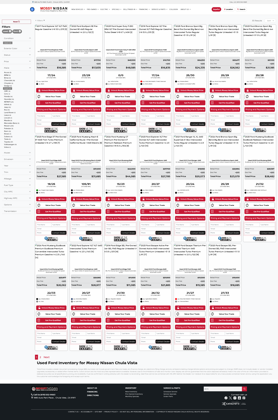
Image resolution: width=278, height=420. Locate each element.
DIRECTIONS (93, 395)
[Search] (244, 389)
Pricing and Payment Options (51, 109)
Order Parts (168, 396)
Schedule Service (170, 391)
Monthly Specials (132, 396)
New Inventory (131, 391)
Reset (15, 22)
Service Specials (170, 394)
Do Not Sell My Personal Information (137, 412)
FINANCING (92, 392)
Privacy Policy (111, 412)
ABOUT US (92, 388)
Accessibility (87, 412)
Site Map (99, 412)
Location (229, 9)
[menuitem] (17, 43)
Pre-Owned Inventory (134, 394)
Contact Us (73, 412)
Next (47, 357)
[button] (32, 9)
